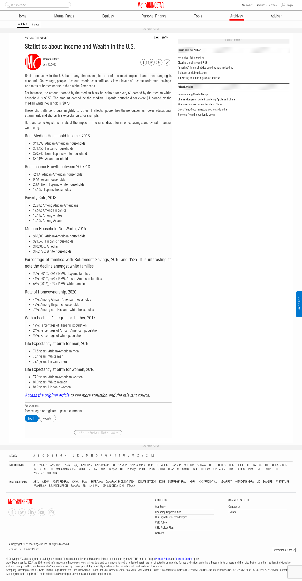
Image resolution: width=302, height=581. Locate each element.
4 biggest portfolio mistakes (192, 73)
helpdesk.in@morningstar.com (61, 574)
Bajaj (75, 465)
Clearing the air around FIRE (192, 62)
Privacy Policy (31, 549)
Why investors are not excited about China (200, 104)
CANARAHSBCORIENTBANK (120, 481)
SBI (195, 469)
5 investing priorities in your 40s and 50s (199, 78)
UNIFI (259, 469)
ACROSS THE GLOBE (36, 37)
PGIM (142, 469)
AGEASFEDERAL (61, 481)
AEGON (46, 481)
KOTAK (42, 469)
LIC (51, 469)
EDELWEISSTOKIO (146, 481)
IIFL (248, 465)
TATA (231, 469)
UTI (276, 469)
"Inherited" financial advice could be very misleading (205, 67)
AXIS (67, 465)
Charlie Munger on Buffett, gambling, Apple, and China (206, 99)
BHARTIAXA (97, 481)
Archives (236, 15)
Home (22, 15)
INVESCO (257, 465)
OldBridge (131, 469)
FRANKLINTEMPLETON (182, 465)
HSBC (232, 465)
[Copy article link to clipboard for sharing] (167, 62)
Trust (250, 469)
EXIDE (162, 481)
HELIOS (222, 465)
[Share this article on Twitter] (151, 61)
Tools (198, 15)
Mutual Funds (64, 15)
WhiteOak (38, 473)
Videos (35, 24)
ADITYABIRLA (40, 465)
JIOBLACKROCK (279, 465)
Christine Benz (51, 59)
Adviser (276, 15)
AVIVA (75, 481)
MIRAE (82, 469)
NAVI (103, 469)
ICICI (240, 465)
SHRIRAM (205, 469)
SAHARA (75, 485)
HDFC (212, 465)
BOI (113, 465)
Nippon (113, 469)
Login (290, 5)
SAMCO (186, 469)
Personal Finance (154, 15)
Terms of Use (15, 549)
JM (34, 469)
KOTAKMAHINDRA (244, 481)
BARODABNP (102, 465)
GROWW (201, 465)
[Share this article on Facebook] (143, 61)
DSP (150, 465)
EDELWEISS (162, 465)
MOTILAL (93, 469)
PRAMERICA (39, 485)
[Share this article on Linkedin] (159, 61)
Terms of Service (183, 559)
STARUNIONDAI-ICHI (113, 485)
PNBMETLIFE (282, 481)
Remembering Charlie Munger (193, 94)
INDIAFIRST (226, 481)
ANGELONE (56, 465)
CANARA (123, 465)
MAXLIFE (267, 481)
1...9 (152, 455)
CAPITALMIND (137, 465)
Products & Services (266, 5)
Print (166, 37)
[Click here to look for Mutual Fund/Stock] (7, 4)
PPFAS (151, 469)
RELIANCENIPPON (58, 485)
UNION (268, 469)
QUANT (161, 469)
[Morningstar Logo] (151, 5)
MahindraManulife (66, 469)
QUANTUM (173, 469)
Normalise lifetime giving (191, 57)
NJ (121, 469)
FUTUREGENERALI (177, 481)
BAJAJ (85, 481)
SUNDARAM (219, 469)
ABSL (36, 481)
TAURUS (240, 469)
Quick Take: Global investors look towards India (202, 109)
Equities (108, 15)
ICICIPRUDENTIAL (208, 481)
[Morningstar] (29, 501)
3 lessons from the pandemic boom (196, 114)
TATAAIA (131, 485)
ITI (266, 465)
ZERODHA (52, 473)
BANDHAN (86, 465)
